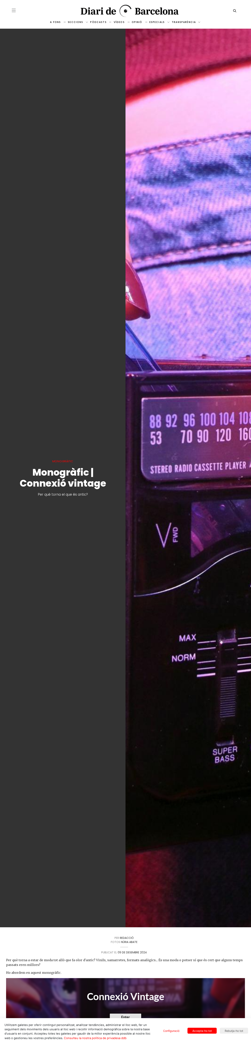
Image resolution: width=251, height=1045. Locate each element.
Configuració (171, 1030)
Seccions (75, 22)
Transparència (184, 22)
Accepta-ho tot (202, 1030)
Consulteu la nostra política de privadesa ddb (95, 1038)
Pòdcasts (98, 22)
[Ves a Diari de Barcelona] (125, 11)
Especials (157, 22)
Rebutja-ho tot (234, 1030)
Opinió (137, 22)
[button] (14, 10)
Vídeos (119, 22)
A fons (55, 22)
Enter (125, 1017)
